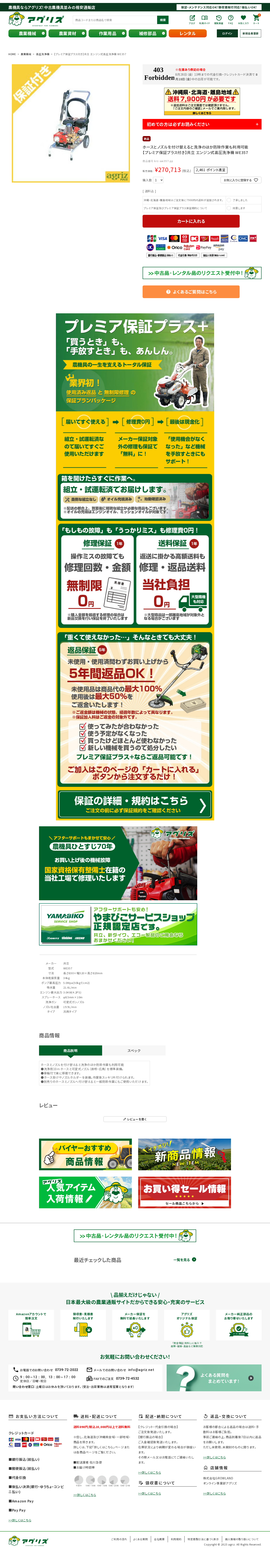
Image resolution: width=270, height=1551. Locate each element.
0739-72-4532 (127, 1378)
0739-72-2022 (66, 1370)
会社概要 (159, 1539)
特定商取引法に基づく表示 (203, 1539)
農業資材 (67, 33)
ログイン (227, 33)
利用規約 (176, 1539)
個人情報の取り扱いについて (242, 1539)
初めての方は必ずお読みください (178, 124)
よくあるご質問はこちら (191, 292)
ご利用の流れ (119, 1539)
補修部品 (148, 33)
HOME (12, 54)
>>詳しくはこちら (19, 1520)
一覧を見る (181, 1259)
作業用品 (107, 33)
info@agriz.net (141, 1370)
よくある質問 (140, 1539)
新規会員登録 (251, 33)
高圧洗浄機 (43, 54)
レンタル (188, 33)
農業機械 (27, 33)
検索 (163, 20)
